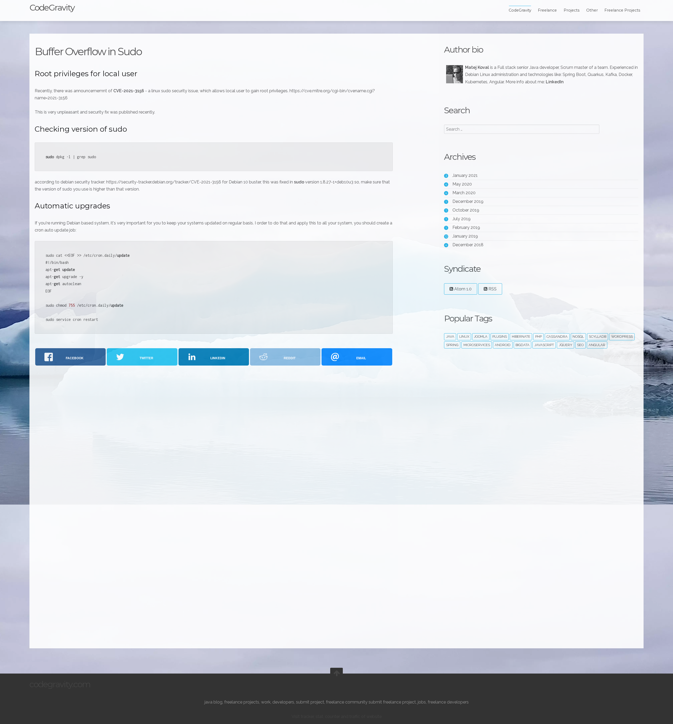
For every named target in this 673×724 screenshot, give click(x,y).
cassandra (557, 336)
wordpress (622, 336)
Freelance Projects (622, 10)
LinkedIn (555, 81)
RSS (492, 288)
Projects (571, 10)
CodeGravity (51, 7)
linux (464, 336)
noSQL (578, 336)
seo (580, 345)
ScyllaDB (597, 336)
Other (592, 10)
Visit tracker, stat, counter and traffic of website (337, 716)
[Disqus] (214, 438)
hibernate (521, 336)
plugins (499, 336)
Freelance (547, 10)
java (450, 336)
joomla (480, 336)
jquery (565, 345)
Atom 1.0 (462, 288)
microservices (476, 345)
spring (452, 345)
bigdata (522, 345)
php (538, 336)
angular (597, 345)
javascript (544, 345)
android (503, 345)
